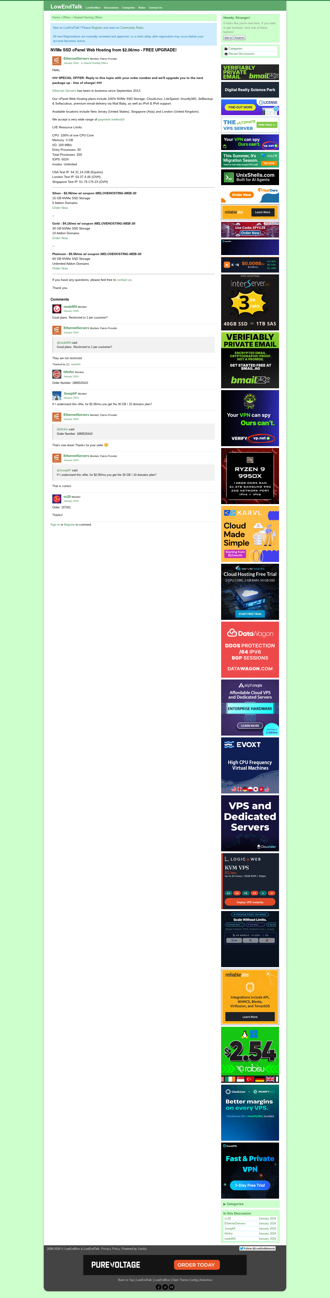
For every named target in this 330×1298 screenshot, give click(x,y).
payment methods (111, 119)
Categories (128, 7)
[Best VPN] (250, 418)
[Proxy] (250, 939)
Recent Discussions (241, 53)
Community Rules (131, 27)
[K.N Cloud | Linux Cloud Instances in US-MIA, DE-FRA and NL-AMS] (250, 265)
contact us (124, 280)
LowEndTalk (66, 6)
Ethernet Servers (64, 90)
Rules (142, 7)
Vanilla (142, 1248)
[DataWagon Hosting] (250, 650)
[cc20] (56, 498)
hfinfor (69, 372)
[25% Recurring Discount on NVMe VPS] (250, 230)
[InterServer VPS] (250, 302)
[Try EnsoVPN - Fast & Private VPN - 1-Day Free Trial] (250, 1171)
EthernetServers (76, 58)
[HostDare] (250, 195)
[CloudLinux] (250, 1113)
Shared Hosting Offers (96, 63)
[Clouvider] (250, 823)
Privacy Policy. (111, 1248)
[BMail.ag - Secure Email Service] (250, 72)
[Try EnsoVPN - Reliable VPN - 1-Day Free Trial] (250, 247)
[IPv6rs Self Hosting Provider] (250, 177)
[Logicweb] (250, 881)
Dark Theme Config (185, 1280)
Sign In (228, 37)
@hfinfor (62, 429)
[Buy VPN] (250, 142)
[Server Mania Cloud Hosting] (250, 592)
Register (239, 37)
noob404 (70, 306)
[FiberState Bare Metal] (250, 476)
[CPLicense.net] (250, 107)
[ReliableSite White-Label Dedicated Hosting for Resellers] (250, 212)
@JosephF (64, 470)
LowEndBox (93, 7)
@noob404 (64, 342)
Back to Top (126, 1280)
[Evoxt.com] (250, 765)
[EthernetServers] (56, 60)
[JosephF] (56, 395)
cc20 (67, 496)
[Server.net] (250, 90)
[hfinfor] (56, 374)
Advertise (206, 1280)
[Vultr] (250, 160)
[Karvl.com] (250, 534)
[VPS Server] (250, 125)
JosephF (70, 393)
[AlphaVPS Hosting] (250, 708)
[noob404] (56, 308)
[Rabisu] (250, 1055)
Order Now (60, 208)
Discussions (111, 7)
